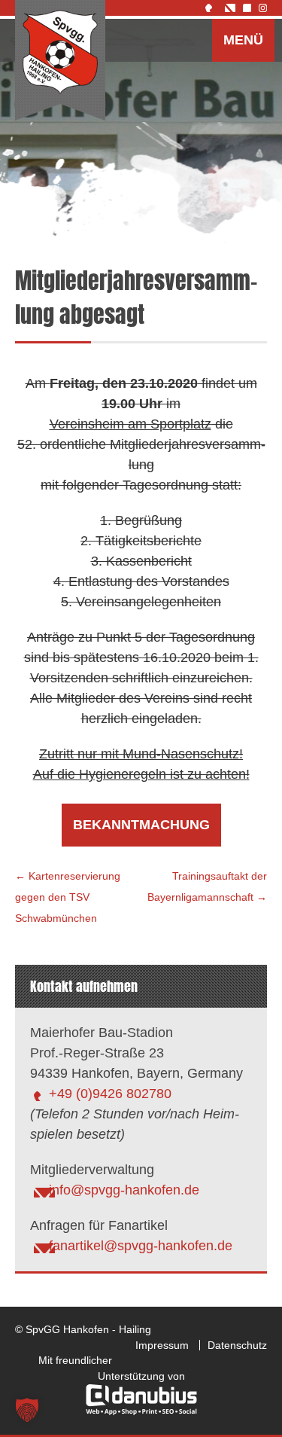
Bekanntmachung (141, 824)
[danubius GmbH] (141, 1411)
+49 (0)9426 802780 (110, 1093)
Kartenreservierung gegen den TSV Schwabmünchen (67, 897)
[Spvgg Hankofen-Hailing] (60, 61)
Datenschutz (237, 1345)
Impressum (162, 1345)
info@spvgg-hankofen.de (124, 1190)
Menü (243, 39)
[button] (27, 1410)
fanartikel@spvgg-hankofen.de (140, 1245)
